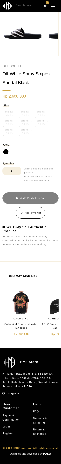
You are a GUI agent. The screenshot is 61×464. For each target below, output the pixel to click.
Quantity (8, 163)
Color (6, 144)
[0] (45, 5)
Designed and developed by (30, 453)
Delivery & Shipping (40, 420)
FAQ (36, 411)
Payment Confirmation (11, 417)
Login (6, 426)
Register (8, 433)
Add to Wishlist (32, 212)
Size (6, 105)
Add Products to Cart (32, 198)
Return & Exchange (39, 431)
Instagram (12, 393)
